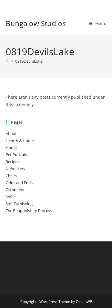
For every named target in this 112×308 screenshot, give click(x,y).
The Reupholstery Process (29, 210)
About (11, 133)
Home (11, 147)
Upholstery (15, 168)
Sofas (10, 196)
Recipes (12, 161)
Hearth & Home (20, 140)
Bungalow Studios (36, 23)
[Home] (8, 61)
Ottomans (15, 189)
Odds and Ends (19, 182)
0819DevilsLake (28, 61)
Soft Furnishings (20, 203)
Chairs (11, 175)
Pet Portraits (17, 154)
